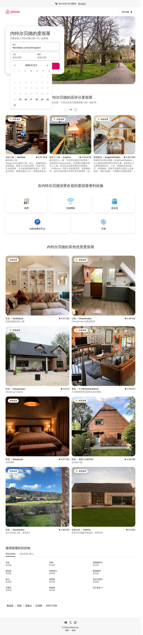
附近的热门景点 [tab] (27, 554)
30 (47, 99)
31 (15, 105)
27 (31, 99)
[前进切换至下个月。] (47, 65)
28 (36, 99)
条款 (74, 630)
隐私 (67, 630)
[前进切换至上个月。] (15, 65)
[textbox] (22, 57)
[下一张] (75, 109)
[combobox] (34, 47)
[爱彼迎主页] (13, 11)
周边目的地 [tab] (10, 554)
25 (20, 99)
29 (42, 99)
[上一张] (65, 109)
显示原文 (82, 3)
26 (26, 99)
